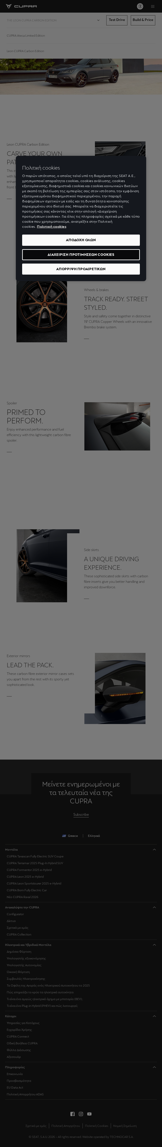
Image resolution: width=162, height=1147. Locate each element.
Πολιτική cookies (51, 227)
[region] (81, 218)
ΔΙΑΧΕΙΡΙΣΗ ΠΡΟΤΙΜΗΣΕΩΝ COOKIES (81, 255)
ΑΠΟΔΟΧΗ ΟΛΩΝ (81, 240)
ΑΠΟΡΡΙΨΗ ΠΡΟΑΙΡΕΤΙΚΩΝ (81, 269)
